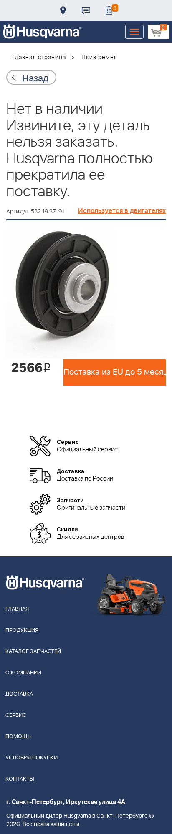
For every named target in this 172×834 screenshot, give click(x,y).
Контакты (86, 10)
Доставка (63, 10)
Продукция (21, 630)
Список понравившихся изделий (109, 10)
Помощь (18, 737)
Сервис (15, 715)
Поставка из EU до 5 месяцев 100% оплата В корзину (114, 372)
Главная (17, 609)
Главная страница (39, 57)
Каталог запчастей (33, 652)
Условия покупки (31, 758)
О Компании (23, 673)
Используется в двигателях (122, 211)
